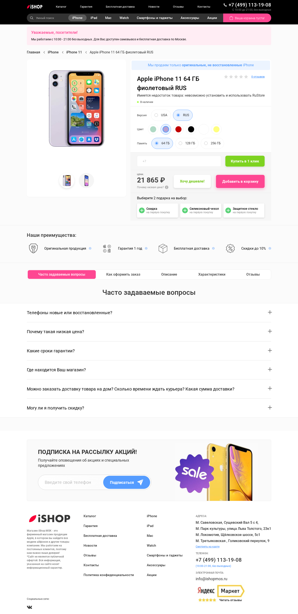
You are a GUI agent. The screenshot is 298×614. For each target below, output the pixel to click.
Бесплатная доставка (120, 6)
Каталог (61, 6)
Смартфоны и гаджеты (155, 18)
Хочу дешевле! (192, 181)
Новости (153, 6)
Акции (212, 18)
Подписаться (122, 482)
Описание (169, 274)
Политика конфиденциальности (109, 575)
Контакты (203, 6)
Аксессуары (190, 18)
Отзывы (178, 6)
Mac (108, 18)
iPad (94, 18)
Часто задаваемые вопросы (61, 274)
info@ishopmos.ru (211, 578)
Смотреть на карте (207, 546)
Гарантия (86, 6)
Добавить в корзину (240, 181)
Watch (124, 18)
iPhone (77, 18)
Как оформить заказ (123, 274)
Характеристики (211, 274)
